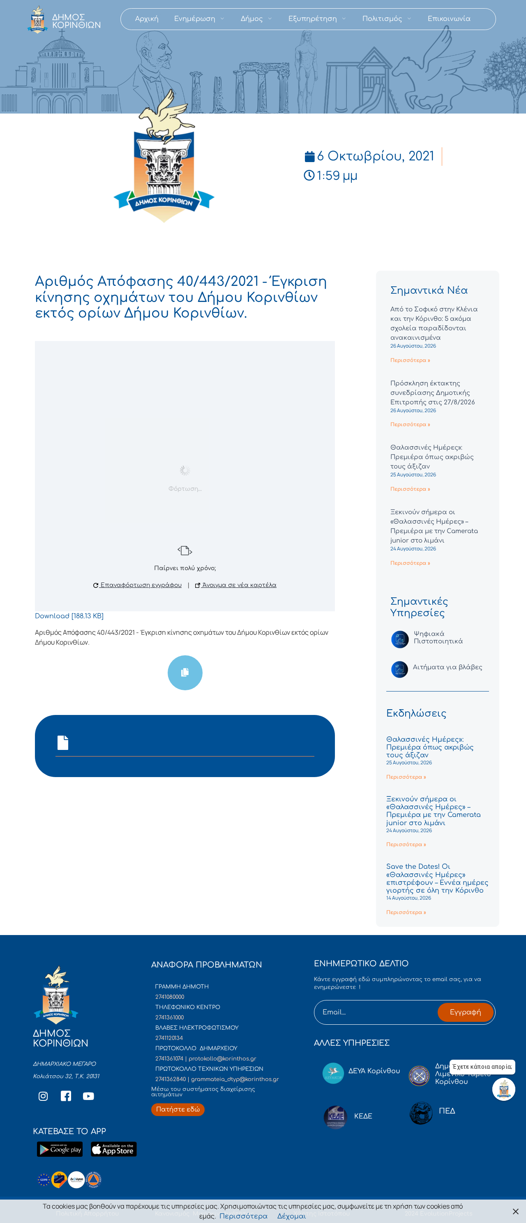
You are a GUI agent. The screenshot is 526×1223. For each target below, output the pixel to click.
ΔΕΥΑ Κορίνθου (374, 1071)
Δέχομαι (291, 1216)
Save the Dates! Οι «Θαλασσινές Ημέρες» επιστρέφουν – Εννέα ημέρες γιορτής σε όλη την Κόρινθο (437, 878)
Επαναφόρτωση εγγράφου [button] (140, 585)
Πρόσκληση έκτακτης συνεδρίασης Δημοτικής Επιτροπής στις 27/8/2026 (432, 393)
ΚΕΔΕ (363, 1116)
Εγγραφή (465, 1012)
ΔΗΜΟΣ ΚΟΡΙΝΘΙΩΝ (76, 21)
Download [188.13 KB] (69, 616)
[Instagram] (43, 1096)
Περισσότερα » (410, 360)
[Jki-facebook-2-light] (65, 1096)
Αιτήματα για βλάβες (447, 667)
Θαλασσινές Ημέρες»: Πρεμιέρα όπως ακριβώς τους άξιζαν (432, 457)
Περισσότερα (243, 1216)
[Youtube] (88, 1096)
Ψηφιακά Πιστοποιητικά (438, 638)
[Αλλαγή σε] (486, 19)
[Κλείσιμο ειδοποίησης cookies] (515, 1211)
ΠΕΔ (447, 1111)
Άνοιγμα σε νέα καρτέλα (239, 585)
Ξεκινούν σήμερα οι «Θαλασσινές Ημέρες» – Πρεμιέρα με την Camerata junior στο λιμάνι (433, 811)
